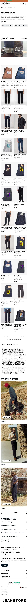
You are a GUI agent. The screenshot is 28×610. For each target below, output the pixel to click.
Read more (3, 21)
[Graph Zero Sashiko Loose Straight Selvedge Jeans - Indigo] (7, 267)
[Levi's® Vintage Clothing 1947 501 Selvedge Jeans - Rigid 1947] (7, 243)
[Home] (5, 3)
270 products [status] (24, 38)
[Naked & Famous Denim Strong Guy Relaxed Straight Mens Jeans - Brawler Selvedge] (20, 243)
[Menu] (26, 4)
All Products (3, 7)
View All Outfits (14, 512)
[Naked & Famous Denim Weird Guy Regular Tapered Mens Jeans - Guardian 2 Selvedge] (20, 267)
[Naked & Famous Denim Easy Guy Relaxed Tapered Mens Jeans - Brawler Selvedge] (7, 291)
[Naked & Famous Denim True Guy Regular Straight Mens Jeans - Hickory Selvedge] (7, 146)
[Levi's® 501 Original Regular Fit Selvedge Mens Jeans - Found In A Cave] (20, 146)
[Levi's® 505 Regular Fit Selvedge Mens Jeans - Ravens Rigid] (20, 194)
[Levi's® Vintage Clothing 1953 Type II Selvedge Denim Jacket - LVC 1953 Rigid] (20, 121)
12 (21, 337)
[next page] (24, 337)
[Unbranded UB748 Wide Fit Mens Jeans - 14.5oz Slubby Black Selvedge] (20, 97)
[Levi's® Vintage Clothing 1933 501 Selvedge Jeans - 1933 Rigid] (7, 218)
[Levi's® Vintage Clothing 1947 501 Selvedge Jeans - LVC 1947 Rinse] (7, 315)
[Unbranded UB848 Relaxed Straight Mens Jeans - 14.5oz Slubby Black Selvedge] (7, 97)
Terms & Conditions (4, 592)
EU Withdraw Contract (5, 594)
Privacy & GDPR (4, 589)
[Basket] (23, 4)
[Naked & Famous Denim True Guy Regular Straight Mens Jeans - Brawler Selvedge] (20, 170)
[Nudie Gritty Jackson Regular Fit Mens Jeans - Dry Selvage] (20, 291)
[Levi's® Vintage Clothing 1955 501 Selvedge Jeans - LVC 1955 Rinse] (7, 121)
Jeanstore (4, 587)
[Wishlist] (20, 4)
